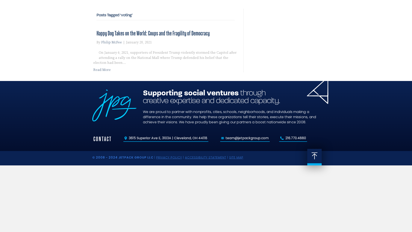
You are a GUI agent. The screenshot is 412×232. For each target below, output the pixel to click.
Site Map (236, 157)
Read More (102, 70)
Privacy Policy (169, 157)
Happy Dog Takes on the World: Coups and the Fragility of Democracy (153, 33)
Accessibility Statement (205, 157)
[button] (327, 14)
